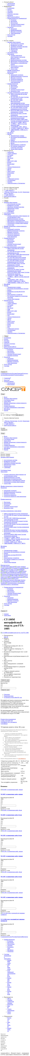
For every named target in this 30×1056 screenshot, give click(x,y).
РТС (8, 177)
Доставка (10, 11)
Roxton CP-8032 (9, 988)
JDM (8, 159)
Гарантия (10, 12)
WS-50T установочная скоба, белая (11, 835)
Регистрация (10, 5)
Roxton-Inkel (10, 164)
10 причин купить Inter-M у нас (13, 697)
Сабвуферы (14, 51)
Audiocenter (10, 152)
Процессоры (14, 49)
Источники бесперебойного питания (17, 288)
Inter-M (9, 156)
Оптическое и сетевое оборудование (17, 66)
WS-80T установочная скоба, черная (12, 794)
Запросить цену (5, 680)
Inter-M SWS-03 (8, 1024)
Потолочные (14, 23)
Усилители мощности (17, 79)
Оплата (9, 9)
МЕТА (9, 170)
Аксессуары (14, 69)
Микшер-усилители (16, 31)
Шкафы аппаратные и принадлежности (13, 71)
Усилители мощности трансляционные (17, 81)
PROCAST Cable (12, 161)
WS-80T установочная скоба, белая (11, 815)
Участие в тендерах (12, 14)
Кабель (13, 140)
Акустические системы (17, 43)
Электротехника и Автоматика (16, 183)
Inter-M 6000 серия (8, 967)
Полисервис (10, 173)
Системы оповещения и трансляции (17, 92)
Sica (8, 165)
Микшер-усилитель (16, 77)
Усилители (10, 27)
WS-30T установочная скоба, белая (11, 876)
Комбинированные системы (19, 60)
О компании (10, 8)
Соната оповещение (10, 1009)
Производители (8, 300)
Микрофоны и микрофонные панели (17, 221)
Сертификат (4, 723)
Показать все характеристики (12, 677)
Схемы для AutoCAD (7, 720)
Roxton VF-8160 (9, 993)
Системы (9, 36)
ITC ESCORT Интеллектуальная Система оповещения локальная (20, 105)
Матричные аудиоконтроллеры (19, 61)
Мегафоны (10, 132)
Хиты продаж (11, 34)
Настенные (14, 21)
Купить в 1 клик (5, 808)
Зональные (14, 28)
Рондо (9, 176)
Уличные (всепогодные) (17, 24)
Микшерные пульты (16, 48)
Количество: (4, 683)
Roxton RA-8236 (9, 984)
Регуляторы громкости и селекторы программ (18, 146)
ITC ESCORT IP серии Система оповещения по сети (20, 97)
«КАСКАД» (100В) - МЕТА (18, 122)
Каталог (5, 455)
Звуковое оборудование (14, 42)
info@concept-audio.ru (13, 17)
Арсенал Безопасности (13, 167)
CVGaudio (10, 155)
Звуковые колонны (16, 25)
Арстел (9, 168)
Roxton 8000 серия (9, 961)
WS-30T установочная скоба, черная (12, 897)
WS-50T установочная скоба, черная (12, 856)
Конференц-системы (16, 45)
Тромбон (9, 181)
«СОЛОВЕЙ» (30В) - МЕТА (19, 126)
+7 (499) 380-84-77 (9, 190)
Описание (7, 694)
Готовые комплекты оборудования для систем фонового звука (18, 57)
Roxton (9, 162)
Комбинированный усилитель (19, 76)
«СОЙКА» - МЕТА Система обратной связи (19, 124)
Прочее (9, 134)
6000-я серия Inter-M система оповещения (16, 513)
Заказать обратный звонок (11, 187)
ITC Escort (10, 158)
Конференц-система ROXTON (19, 141)
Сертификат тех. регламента (9, 722)
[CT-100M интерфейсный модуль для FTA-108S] (15, 632)
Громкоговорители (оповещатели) (17, 18)
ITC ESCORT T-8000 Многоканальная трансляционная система (18, 101)
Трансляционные (15, 33)
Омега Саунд (11, 171)
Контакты (10, 15)
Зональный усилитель (17, 75)
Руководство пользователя (8, 719)
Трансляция (10, 54)
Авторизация (11, 3)
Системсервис (11, 180)
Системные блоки (12, 52)
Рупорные (13, 20)
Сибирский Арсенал (13, 178)
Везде (5, 397)
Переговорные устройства (18, 144)
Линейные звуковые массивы (19, 46)
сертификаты (22, 758)
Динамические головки (17, 135)
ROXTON (10, 1004)
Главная (6, 614)
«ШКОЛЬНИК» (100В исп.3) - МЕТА (18, 282)
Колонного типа (15, 91)
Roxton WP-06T (9, 979)
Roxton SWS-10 (9, 1029)
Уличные (9, 945)
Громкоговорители (12, 83)
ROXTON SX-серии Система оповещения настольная (19, 117)
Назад (6, 201)
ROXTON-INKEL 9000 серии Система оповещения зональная (20, 120)
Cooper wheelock (12, 153)
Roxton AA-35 (9, 1019)
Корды (12, 143)
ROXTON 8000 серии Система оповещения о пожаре (19, 111)
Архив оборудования (17, 149)
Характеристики (8, 696)
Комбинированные (16, 30)
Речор (9, 174)
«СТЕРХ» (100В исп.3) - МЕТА (20, 128)
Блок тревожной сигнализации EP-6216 (11, 973)
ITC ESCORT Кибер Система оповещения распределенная (19, 108)
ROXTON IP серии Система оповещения (15, 530)
